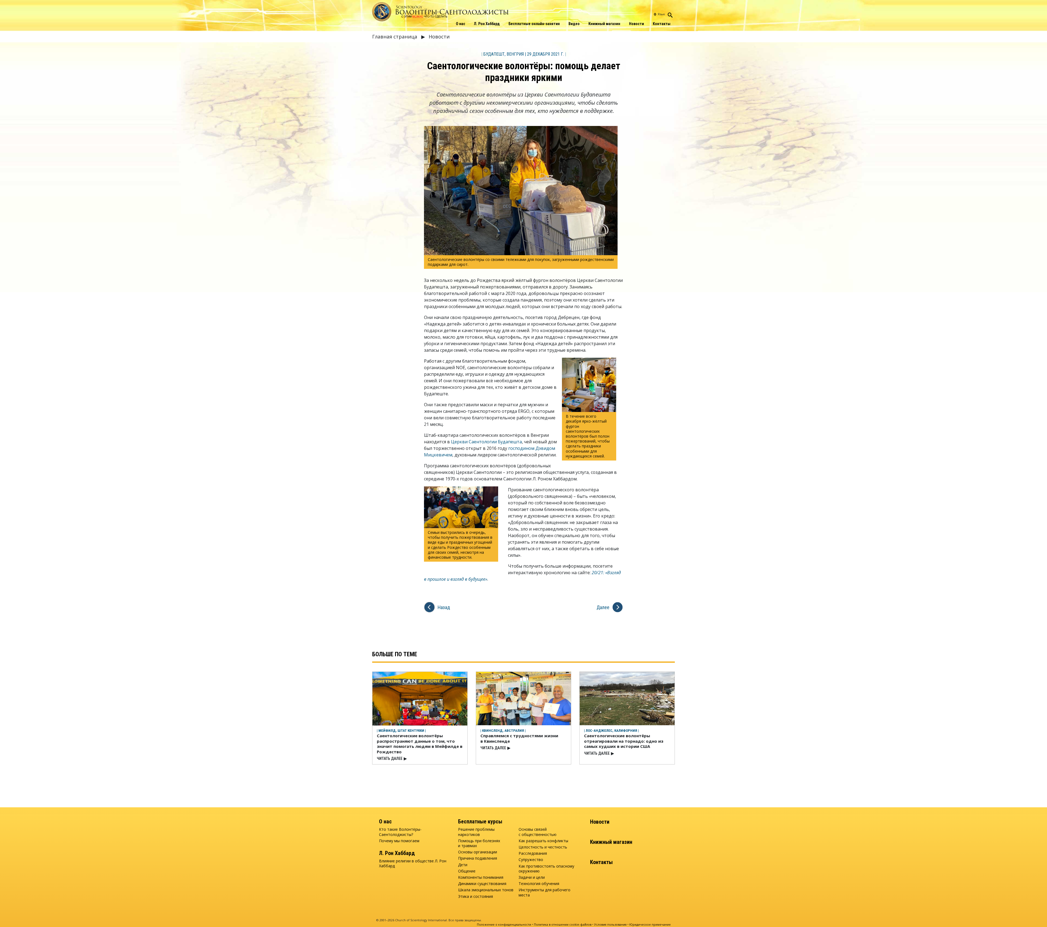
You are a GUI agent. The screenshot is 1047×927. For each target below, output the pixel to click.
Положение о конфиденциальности (504, 924)
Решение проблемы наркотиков (476, 832)
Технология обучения (539, 883)
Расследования (533, 853)
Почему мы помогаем (399, 840)
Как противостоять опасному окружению (546, 869)
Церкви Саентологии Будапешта (486, 442)
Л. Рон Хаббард (487, 24)
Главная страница (395, 36)
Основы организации (477, 852)
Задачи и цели (532, 877)
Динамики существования (482, 883)
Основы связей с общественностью (537, 832)
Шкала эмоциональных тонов (485, 889)
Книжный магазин (604, 24)
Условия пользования (610, 924)
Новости (636, 24)
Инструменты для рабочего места (544, 892)
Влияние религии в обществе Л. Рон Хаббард (412, 863)
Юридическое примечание (650, 924)
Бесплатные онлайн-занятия (534, 24)
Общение (467, 871)
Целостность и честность (543, 847)
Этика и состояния (475, 896)
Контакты (661, 24)
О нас (460, 24)
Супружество (531, 859)
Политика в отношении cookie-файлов (562, 924)
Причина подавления (477, 858)
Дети (462, 864)
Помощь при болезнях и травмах (479, 843)
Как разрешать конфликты (543, 840)
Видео (574, 24)
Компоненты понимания (480, 877)
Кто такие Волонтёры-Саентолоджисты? (400, 832)
